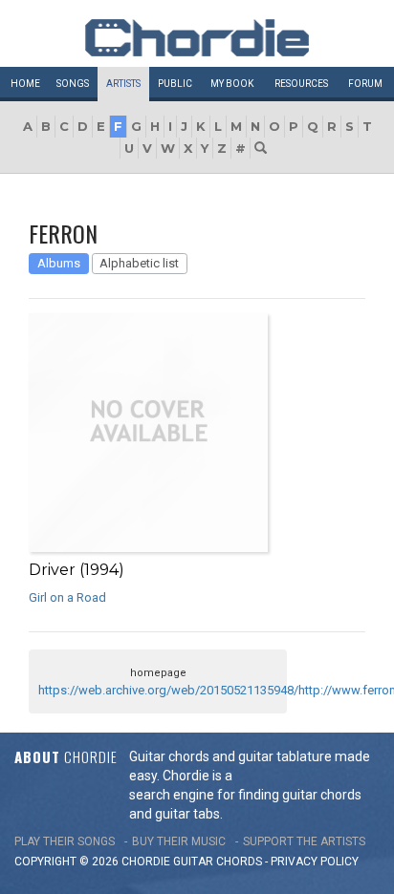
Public (175, 83)
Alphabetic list (139, 263)
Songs (72, 83)
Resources (301, 83)
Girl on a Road (67, 597)
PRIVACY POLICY (315, 861)
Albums (58, 263)
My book (231, 83)
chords (239, 861)
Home (25, 83)
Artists (123, 83)
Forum (365, 83)
